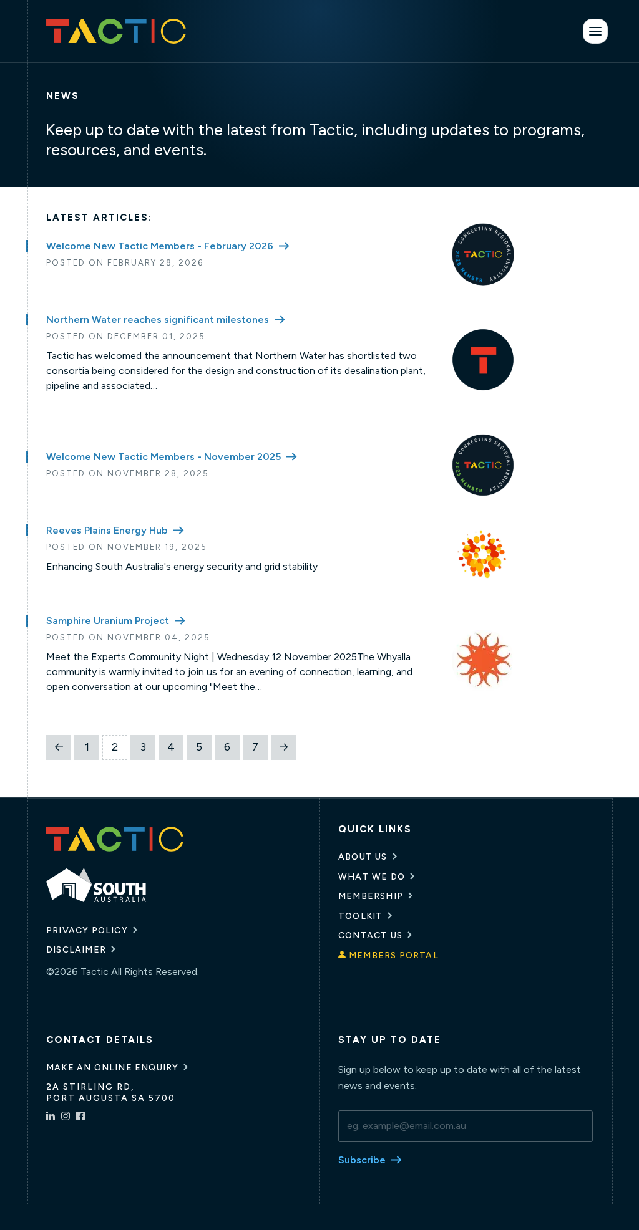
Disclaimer (76, 949)
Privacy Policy (87, 930)
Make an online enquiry (112, 1067)
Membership (370, 896)
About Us (363, 857)
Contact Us (370, 935)
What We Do (371, 877)
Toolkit (360, 916)
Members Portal (394, 955)
